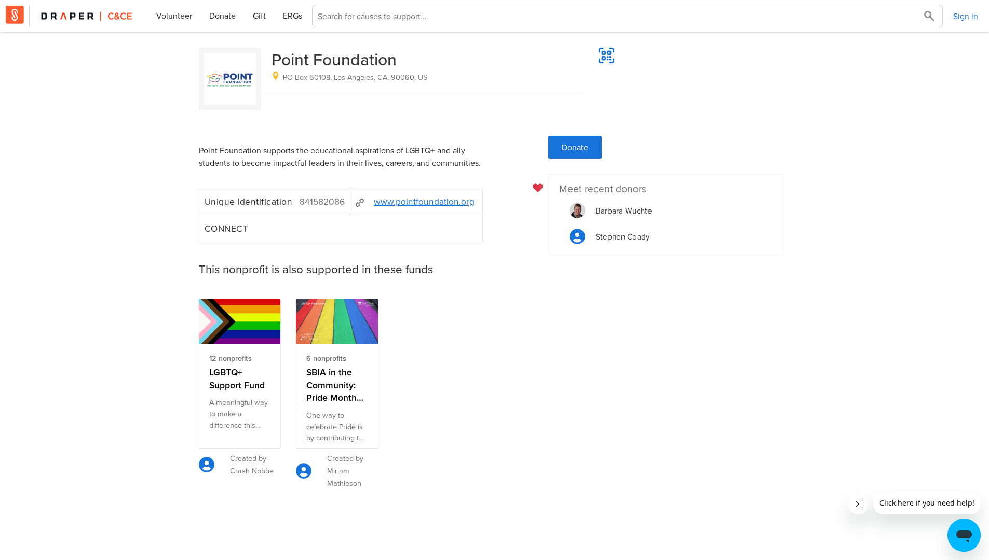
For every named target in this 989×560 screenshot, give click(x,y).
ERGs (292, 15)
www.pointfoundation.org (424, 201)
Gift (259, 15)
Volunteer (174, 15)
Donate (222, 15)
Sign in (965, 16)
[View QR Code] (606, 55)
